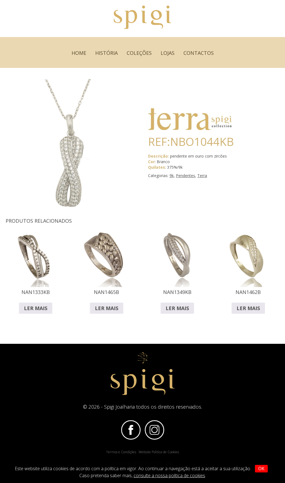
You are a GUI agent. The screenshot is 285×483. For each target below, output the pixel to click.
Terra (202, 175)
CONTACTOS (198, 53)
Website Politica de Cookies (159, 452)
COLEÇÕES (139, 53)
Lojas (168, 53)
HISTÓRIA (106, 53)
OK (261, 468)
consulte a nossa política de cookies (169, 475)
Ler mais (35, 308)
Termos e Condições (121, 452)
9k (171, 175)
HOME (79, 53)
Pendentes (185, 175)
